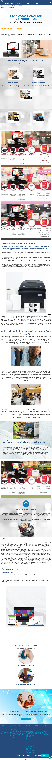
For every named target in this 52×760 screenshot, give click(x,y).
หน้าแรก (2, 5)
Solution (5, 5)
